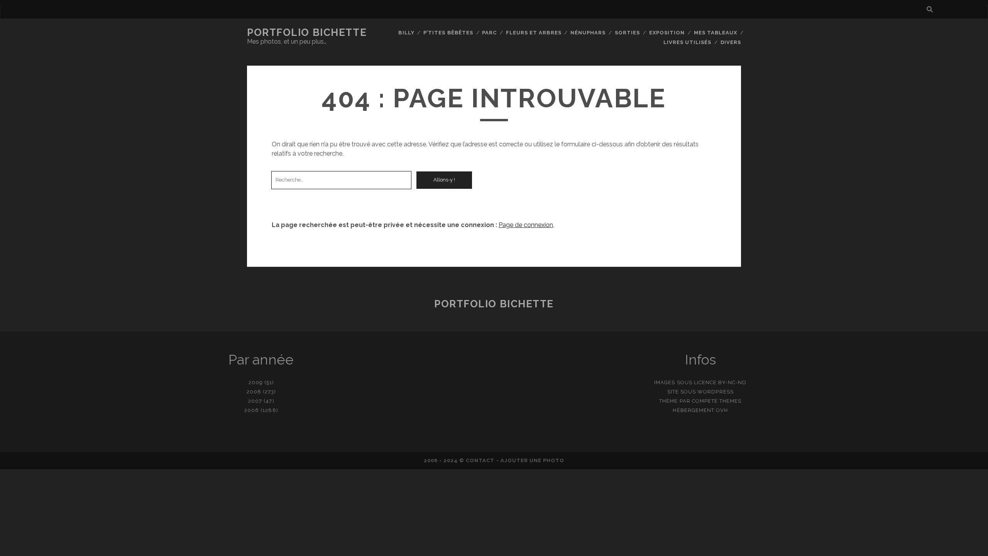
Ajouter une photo (533, 460)
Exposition (667, 33)
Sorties (627, 33)
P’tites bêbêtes (448, 33)
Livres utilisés (687, 42)
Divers (731, 42)
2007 (255, 401)
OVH (722, 410)
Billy (406, 33)
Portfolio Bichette (307, 32)
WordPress (715, 392)
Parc (489, 33)
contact (480, 460)
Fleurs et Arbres (534, 33)
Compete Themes (717, 401)
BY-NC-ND (732, 382)
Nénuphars (588, 33)
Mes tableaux (716, 33)
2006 (251, 410)
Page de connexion (526, 225)
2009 (256, 382)
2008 (254, 392)
